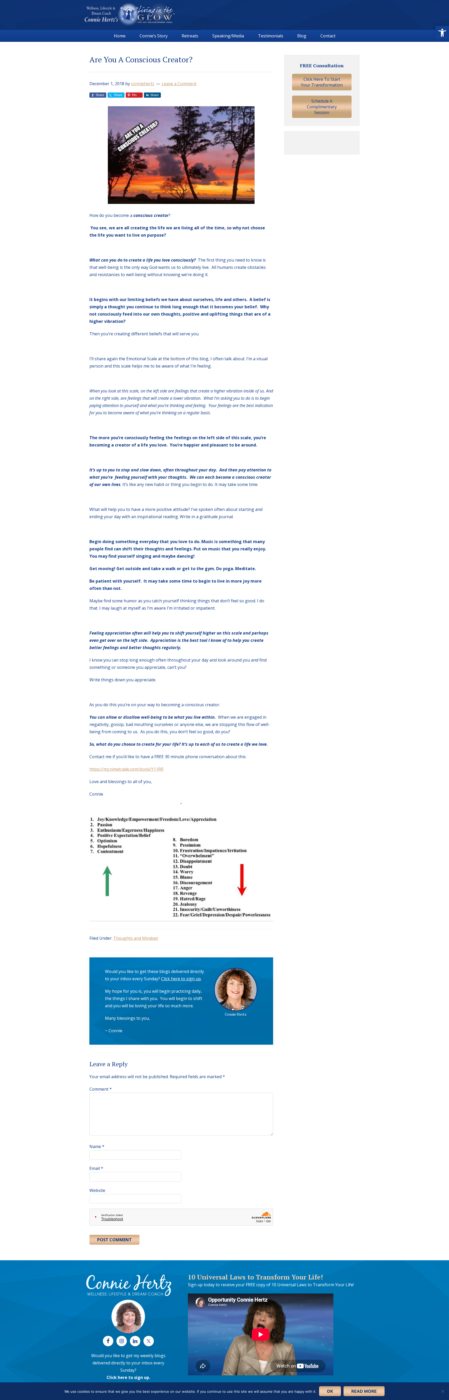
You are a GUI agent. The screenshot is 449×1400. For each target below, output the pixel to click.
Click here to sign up (181, 979)
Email (96, 1168)
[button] (442, 32)
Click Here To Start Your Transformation (322, 82)
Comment (100, 1089)
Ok (330, 1391)
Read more (364, 1391)
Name (96, 1146)
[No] (442, 1391)
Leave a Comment (179, 83)
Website (97, 1190)
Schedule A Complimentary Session (322, 106)
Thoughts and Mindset (135, 938)
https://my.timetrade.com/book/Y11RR (126, 769)
